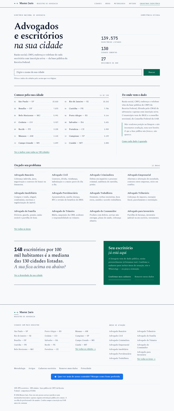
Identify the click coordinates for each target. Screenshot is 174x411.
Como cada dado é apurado (134, 141)
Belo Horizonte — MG (24, 349)
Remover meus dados (144, 276)
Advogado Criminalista (119, 340)
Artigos (132, 3)
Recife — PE (50, 344)
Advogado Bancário (117, 331)
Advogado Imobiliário (118, 349)
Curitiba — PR (20, 344)
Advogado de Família (146, 335)
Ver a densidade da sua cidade (28, 275)
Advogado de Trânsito (147, 340)
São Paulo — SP (21, 331)
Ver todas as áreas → (146, 359)
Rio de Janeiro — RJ (22, 335)
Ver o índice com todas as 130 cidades (31, 152)
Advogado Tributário (146, 331)
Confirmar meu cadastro (119, 276)
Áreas (107, 3)
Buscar (151, 72)
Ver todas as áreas (22, 229)
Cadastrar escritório (150, 3)
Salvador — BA (51, 340)
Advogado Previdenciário (120, 353)
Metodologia (119, 3)
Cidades (98, 3)
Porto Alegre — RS (53, 331)
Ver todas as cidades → (85, 349)
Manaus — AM (81, 331)
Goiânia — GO (51, 335)
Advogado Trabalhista (119, 358)
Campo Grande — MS (84, 340)
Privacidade (86, 368)
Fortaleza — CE (52, 349)
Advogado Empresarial (119, 344)
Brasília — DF (20, 340)
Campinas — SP (82, 335)
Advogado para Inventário (144, 353)
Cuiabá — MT (81, 344)
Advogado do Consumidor (143, 346)
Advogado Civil (116, 335)
